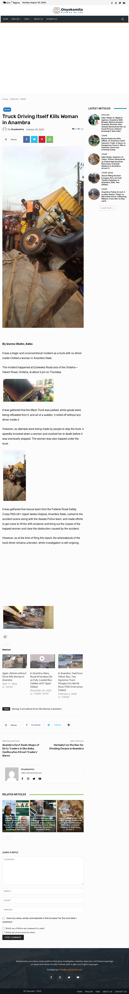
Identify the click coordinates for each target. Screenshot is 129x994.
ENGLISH (14, 99)
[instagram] (28, 778)
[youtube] (40, 778)
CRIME (42, 815)
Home (5, 99)
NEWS (23, 99)
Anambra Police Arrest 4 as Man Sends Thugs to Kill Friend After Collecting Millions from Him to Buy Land (113, 196)
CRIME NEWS (107, 173)
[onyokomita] (5, 129)
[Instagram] (116, 3)
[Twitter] (120, 3)
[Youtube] (124, 3)
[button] (122, 19)
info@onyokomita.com (70, 969)
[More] (68, 725)
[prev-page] (4, 838)
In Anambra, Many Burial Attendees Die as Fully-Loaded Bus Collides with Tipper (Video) (41, 680)
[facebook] (22, 778)
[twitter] (34, 778)
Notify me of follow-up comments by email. (25, 928)
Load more (106, 207)
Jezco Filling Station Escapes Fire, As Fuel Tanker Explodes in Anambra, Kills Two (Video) (111, 180)
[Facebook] (112, 3)
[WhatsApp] (49, 139)
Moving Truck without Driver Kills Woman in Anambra (36, 709)
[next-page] (10, 838)
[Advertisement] (64, 57)
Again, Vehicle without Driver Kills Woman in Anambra (14, 677)
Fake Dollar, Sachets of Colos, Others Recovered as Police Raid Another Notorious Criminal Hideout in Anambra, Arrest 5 (70, 824)
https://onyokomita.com (31, 773)
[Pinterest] (42, 139)
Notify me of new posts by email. (20, 932)
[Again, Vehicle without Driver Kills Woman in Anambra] (14, 661)
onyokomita (17, 129)
